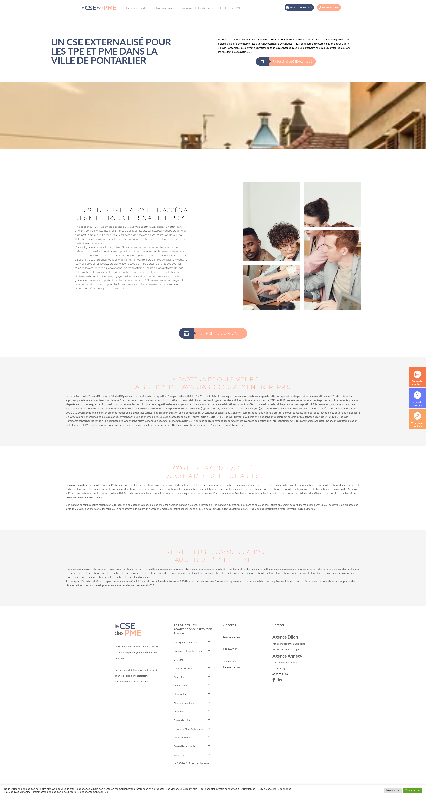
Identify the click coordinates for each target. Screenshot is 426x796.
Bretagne (178, 659)
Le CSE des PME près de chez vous (191, 763)
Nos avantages (165, 7)
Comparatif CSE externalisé (197, 7)
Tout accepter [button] (412, 790)
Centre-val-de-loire (184, 668)
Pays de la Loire (182, 720)
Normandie (180, 694)
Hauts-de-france (182, 737)
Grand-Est (179, 677)
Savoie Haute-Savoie (184, 746)
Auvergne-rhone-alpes (185, 642)
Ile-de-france (180, 685)
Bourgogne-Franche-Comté (188, 651)
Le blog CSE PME (230, 7)
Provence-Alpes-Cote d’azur (188, 728)
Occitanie (179, 711)
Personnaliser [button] (393, 790)
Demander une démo (417, 382)
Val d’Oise (179, 754)
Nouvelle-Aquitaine (184, 702)
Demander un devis (138, 7)
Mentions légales (232, 637)
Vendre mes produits (417, 424)
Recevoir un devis (232, 667)
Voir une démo (230, 661)
